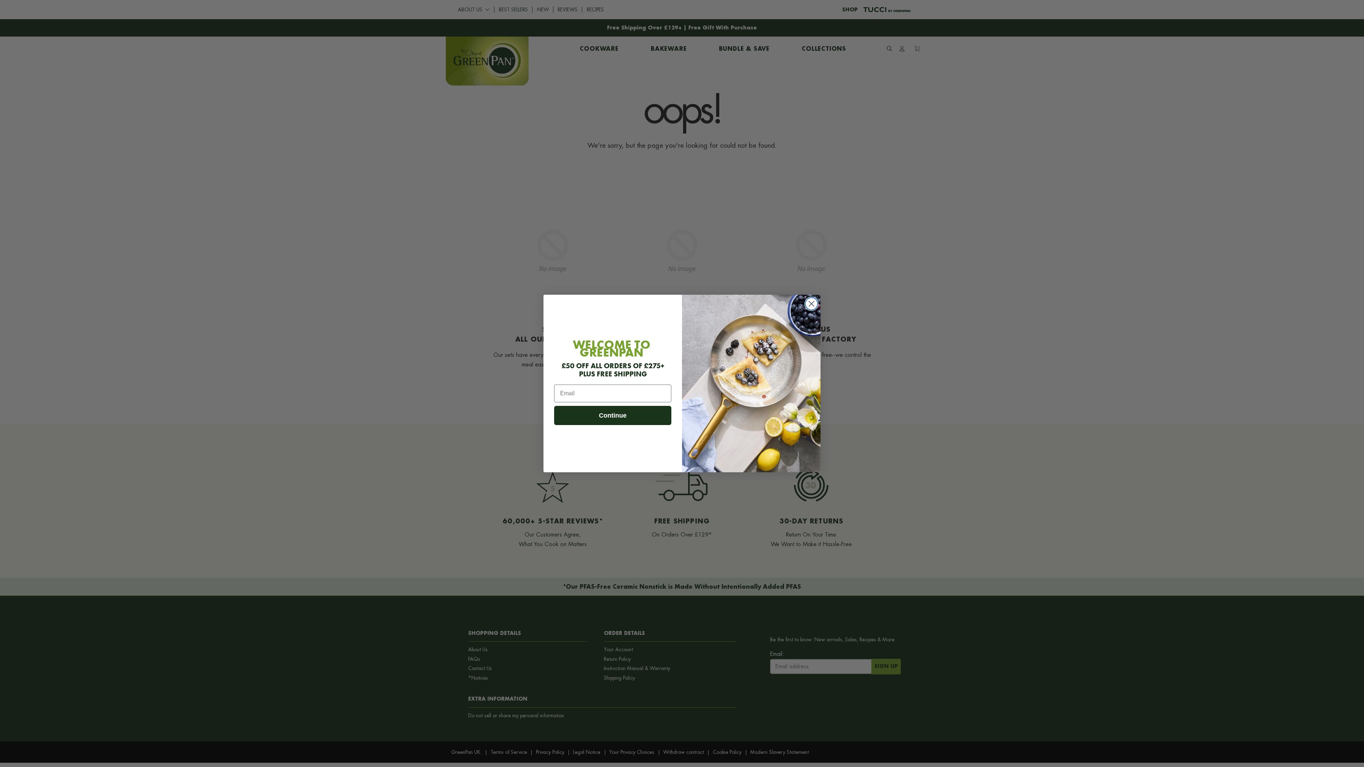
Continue (613, 415)
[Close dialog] (811, 304)
